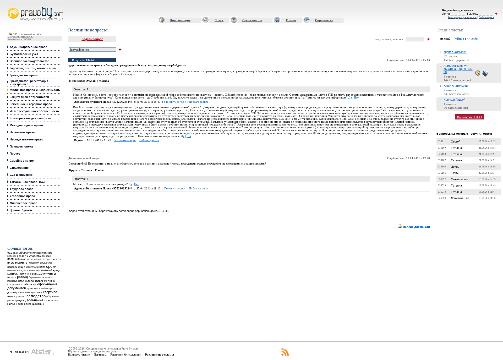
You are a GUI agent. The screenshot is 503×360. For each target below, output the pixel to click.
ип (8, 262)
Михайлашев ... (461, 179)
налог (19, 303)
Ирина (455, 166)
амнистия (34, 270)
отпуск (11, 296)
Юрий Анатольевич (456, 85)
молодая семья (15, 281)
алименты (19, 262)
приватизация (16, 266)
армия (23, 273)
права (30, 288)
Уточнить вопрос (175, 101)
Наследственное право (26, 139)
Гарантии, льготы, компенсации (33, 68)
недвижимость (44, 252)
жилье (11, 303)
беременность (37, 277)
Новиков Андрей (454, 99)
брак (15, 253)
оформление (27, 252)
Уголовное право (22, 196)
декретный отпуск (44, 288)
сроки (51, 266)
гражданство (51, 300)
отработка (27, 259)
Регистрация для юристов (462, 17)
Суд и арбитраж (21, 174)
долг (25, 270)
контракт (13, 273)
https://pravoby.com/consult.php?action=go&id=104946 (133, 210)
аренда (38, 259)
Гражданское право (24, 75)
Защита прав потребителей (29, 97)
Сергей (455, 141)
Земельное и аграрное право (31, 104)
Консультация (180, 20)
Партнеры (100, 354)
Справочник (324, 20)
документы (47, 273)
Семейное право (22, 160)
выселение (24, 292)
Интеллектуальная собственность (34, 111)
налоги (11, 277)
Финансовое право (23, 203)
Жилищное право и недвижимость (35, 89)
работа (27, 284)
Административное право (28, 46)
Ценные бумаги (21, 210)
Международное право (26, 125)
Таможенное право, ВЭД (27, 181)
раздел (20, 296)
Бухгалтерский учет (24, 54)
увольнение (34, 300)
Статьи (291, 20)
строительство (52, 259)
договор (12, 292)
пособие (46, 256)
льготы (29, 280)
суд (9, 252)
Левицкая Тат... (461, 198)
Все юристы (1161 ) (469, 116)
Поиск (219, 20)
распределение (34, 303)
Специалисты (252, 20)
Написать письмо (79, 354)
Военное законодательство (30, 61)
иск (34, 284)
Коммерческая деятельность (30, 118)
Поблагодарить (198, 101)
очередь (32, 273)
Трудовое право (22, 188)
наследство (35, 296)
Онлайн (472, 38)
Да (350, 97)
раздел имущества (29, 255)
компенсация (14, 270)
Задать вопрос (92, 39)
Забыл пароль (486, 17)
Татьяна (456, 147)
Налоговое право (22, 132)
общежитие (52, 296)
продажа (36, 292)
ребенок (11, 255)
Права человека (21, 146)
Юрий (454, 172)
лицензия (34, 262)
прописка (13, 258)
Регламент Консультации (125, 354)
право (48, 277)
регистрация (15, 300)
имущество (46, 262)
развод (22, 277)
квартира (50, 292)
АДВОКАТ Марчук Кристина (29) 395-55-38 (458, 69)
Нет (356, 97)
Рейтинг (459, 38)
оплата (39, 280)
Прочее (15, 153)
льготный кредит (51, 270)
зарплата (31, 267)
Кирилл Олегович (455, 51)
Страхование (19, 167)
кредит (40, 266)
